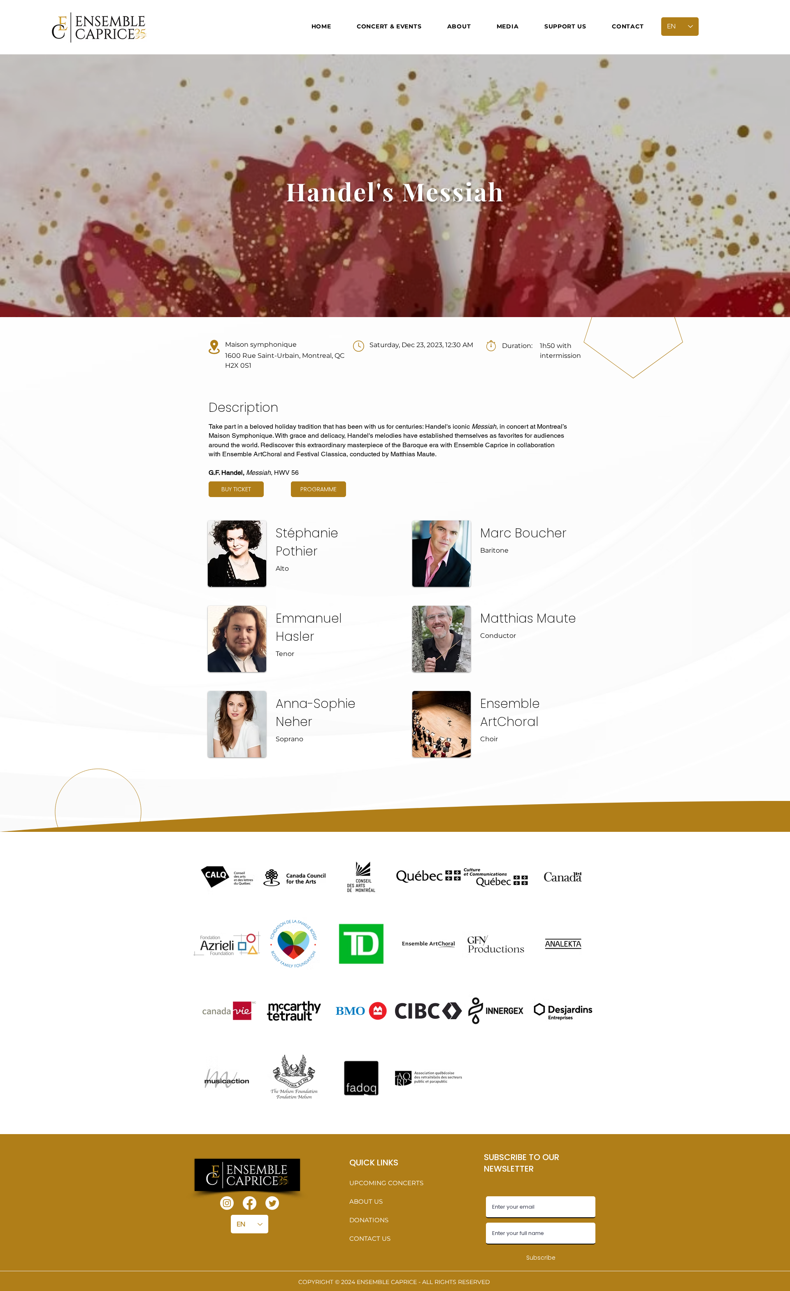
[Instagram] (227, 1203)
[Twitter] (272, 1203)
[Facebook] (249, 1203)
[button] (389, 26)
